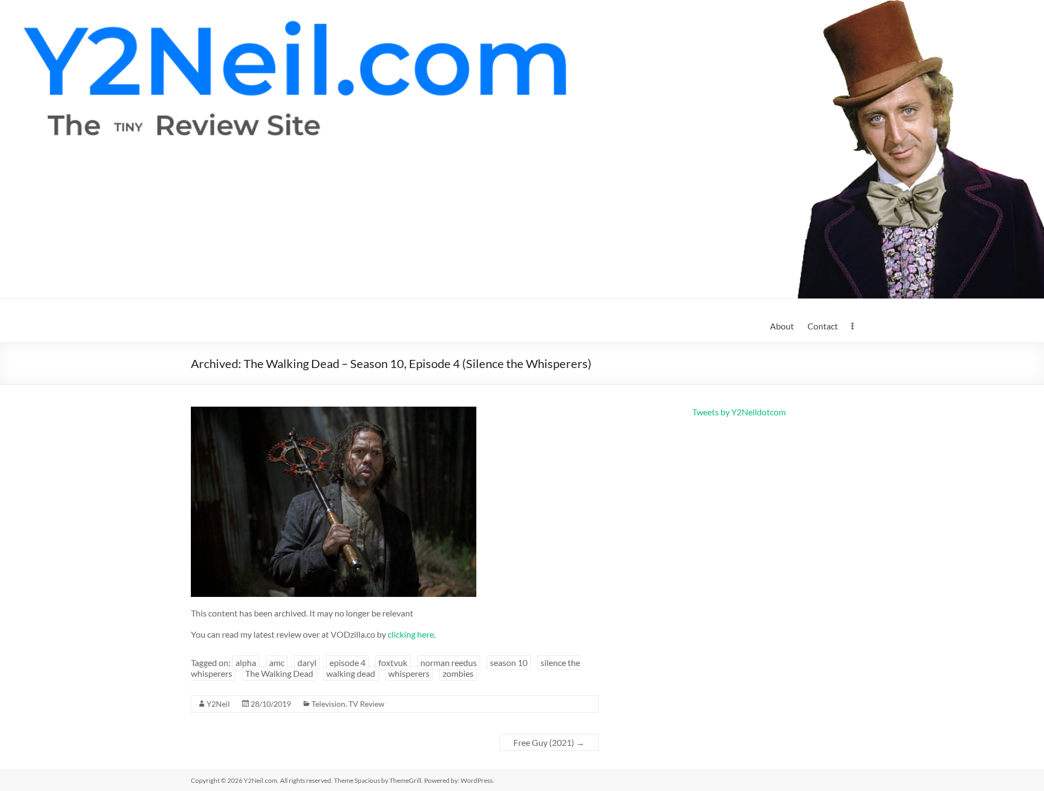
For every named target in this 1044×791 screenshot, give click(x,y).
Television (328, 703)
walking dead (350, 673)
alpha (245, 662)
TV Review (366, 703)
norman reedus (448, 662)
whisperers (409, 673)
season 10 (508, 662)
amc (276, 662)
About (782, 326)
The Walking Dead (279, 673)
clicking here (411, 634)
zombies (458, 673)
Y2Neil (218, 703)
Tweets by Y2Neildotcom (739, 412)
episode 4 (347, 662)
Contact (822, 326)
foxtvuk (392, 662)
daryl (306, 662)
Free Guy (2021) (549, 742)
